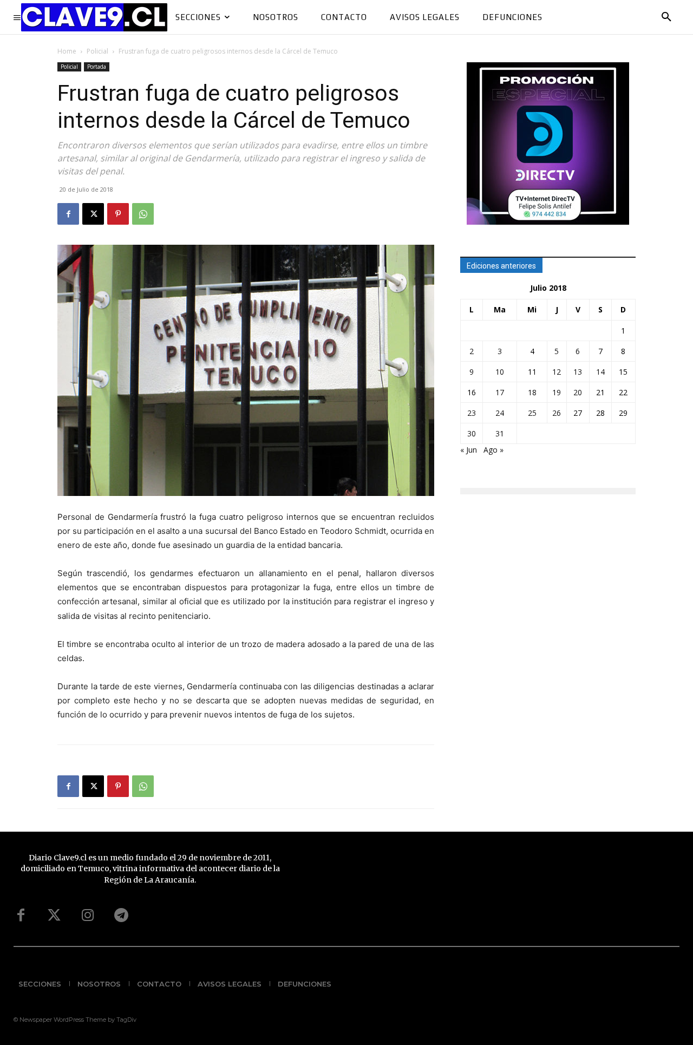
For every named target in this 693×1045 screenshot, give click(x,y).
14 (600, 372)
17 (499, 392)
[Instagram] (88, 916)
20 (577, 392)
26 (556, 413)
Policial (97, 51)
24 (499, 413)
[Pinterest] (118, 214)
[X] (93, 214)
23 (471, 413)
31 (499, 433)
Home (66, 51)
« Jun (468, 450)
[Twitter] (54, 916)
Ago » (493, 450)
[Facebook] (68, 214)
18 (532, 392)
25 (532, 413)
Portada (96, 66)
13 (577, 372)
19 (556, 392)
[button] (666, 17)
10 (499, 372)
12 (556, 372)
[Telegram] (121, 916)
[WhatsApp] (143, 214)
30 (471, 433)
